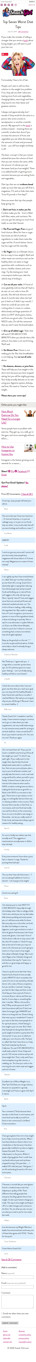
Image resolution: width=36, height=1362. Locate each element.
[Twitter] (9, 5)
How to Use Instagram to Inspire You (8, 450)
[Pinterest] (2, 5)
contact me (7, 1341)
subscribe (6, 1338)
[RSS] (12, 5)
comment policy (25, 1334)
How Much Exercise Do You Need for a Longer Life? (10, 417)
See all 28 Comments (11, 1259)
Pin (12, 471)
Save (6, 54)
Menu (30, 5)
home (5, 1331)
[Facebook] (5, 5)
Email (3, 1283)
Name (4, 1273)
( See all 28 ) (27, 494)
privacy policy (24, 1338)
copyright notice (25, 1341)
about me (6, 1334)
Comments (23, 31)
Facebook (22, 471)
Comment (5, 1292)
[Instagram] (16, 5)
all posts (22, 1331)
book (26, 40)
